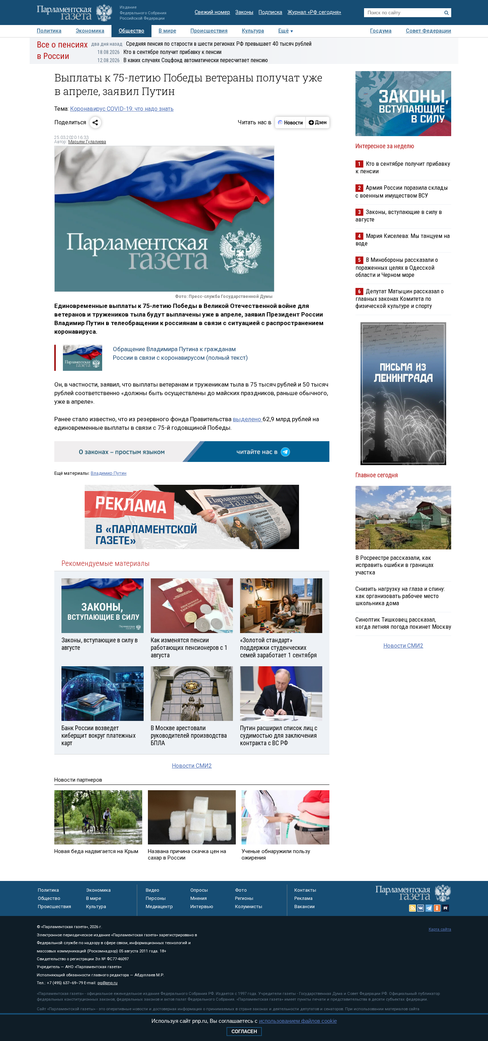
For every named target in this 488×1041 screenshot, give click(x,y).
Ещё (283, 31)
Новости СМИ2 (192, 765)
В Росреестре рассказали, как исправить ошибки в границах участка (394, 565)
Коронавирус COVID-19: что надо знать (122, 108)
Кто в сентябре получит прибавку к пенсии (159, 52)
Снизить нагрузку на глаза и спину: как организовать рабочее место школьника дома (400, 596)
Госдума (381, 31)
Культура (253, 31)
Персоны (156, 898)
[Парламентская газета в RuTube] (445, 908)
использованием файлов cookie (298, 1021)
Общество (131, 31)
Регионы (244, 898)
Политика (49, 31)
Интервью (201, 906)
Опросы (199, 890)
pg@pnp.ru (108, 983)
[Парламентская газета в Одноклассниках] (437, 908)
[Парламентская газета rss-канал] (412, 908)
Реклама (303, 898)
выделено (248, 419)
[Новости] (290, 122)
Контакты (305, 890)
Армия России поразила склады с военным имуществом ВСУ (401, 191)
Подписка (270, 12)
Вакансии (304, 906)
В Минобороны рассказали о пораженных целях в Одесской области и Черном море (396, 267)
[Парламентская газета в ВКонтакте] (420, 908)
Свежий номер (212, 12)
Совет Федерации (428, 31)
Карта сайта (440, 929)
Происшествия (209, 31)
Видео (152, 890)
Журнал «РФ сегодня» (314, 12)
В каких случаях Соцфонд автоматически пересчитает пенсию (183, 60)
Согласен (244, 1031)
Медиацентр (159, 906)
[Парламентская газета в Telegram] (429, 908)
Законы (244, 12)
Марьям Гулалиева (87, 141)
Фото (241, 890)
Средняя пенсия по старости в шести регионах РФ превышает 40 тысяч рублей (201, 43)
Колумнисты (248, 906)
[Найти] (446, 13)
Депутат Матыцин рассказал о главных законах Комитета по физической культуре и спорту (399, 298)
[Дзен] (317, 122)
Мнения (198, 898)
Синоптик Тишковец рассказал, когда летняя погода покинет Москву (403, 623)
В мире (167, 31)
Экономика (90, 31)
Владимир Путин (108, 473)
